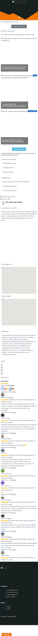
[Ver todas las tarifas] (3, 203)
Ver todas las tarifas (13, 202)
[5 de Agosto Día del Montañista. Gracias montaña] (19, 257)
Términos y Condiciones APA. (8, 616)
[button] (19, 17)
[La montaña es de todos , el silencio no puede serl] (19, 238)
